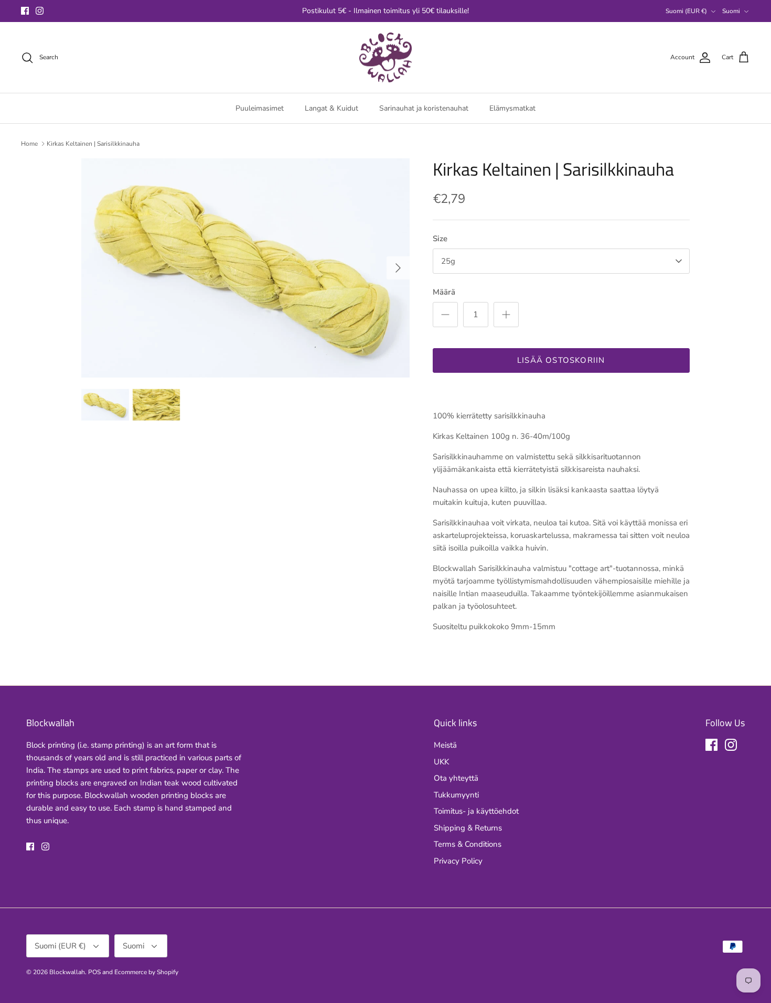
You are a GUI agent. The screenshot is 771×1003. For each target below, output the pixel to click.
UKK (441, 762)
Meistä (445, 745)
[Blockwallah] (385, 58)
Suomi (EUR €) (686, 11)
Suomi (731, 11)
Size (440, 238)
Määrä (444, 292)
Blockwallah (67, 972)
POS (94, 972)
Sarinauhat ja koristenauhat (423, 108)
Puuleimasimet (259, 108)
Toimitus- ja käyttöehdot (476, 811)
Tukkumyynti (456, 795)
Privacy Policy (458, 861)
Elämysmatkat (512, 108)
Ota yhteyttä (456, 778)
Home (29, 143)
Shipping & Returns (468, 828)
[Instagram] (40, 11)
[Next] (398, 267)
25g (448, 261)
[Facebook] (25, 11)
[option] (245, 268)
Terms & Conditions (467, 844)
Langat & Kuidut (331, 108)
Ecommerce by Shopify (146, 972)
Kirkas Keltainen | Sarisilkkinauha (93, 143)
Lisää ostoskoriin (561, 360)
